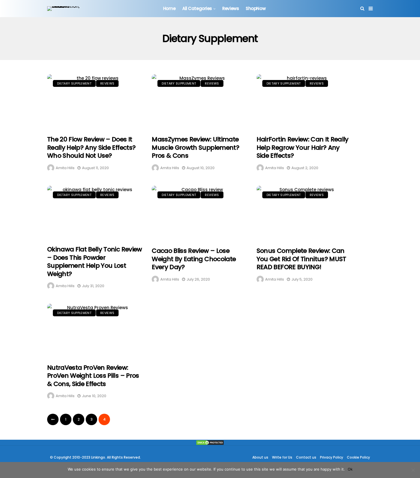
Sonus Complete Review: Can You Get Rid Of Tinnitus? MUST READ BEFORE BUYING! (301, 258)
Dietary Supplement (74, 83)
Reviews (230, 8)
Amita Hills (65, 168)
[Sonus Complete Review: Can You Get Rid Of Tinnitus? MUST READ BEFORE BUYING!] (305, 213)
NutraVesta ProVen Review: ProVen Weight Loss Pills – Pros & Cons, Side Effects (93, 375)
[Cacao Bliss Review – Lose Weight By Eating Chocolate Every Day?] (200, 213)
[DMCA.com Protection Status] (210, 442)
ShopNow (255, 8)
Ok (350, 469)
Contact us (306, 457)
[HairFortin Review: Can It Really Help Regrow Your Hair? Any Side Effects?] (305, 102)
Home (169, 8)
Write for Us (282, 457)
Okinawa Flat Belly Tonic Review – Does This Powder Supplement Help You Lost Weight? (94, 261)
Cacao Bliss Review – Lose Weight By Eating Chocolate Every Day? (194, 258)
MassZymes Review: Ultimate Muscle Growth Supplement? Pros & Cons (195, 147)
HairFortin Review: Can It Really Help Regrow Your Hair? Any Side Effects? (303, 147)
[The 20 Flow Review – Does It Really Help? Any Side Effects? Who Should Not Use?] (95, 102)
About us (260, 457)
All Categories (197, 8)
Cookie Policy (358, 457)
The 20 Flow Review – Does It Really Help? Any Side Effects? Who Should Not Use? (91, 147)
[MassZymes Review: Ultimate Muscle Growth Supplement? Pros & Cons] (200, 102)
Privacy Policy (331, 457)
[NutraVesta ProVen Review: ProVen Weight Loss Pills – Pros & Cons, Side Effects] (95, 331)
